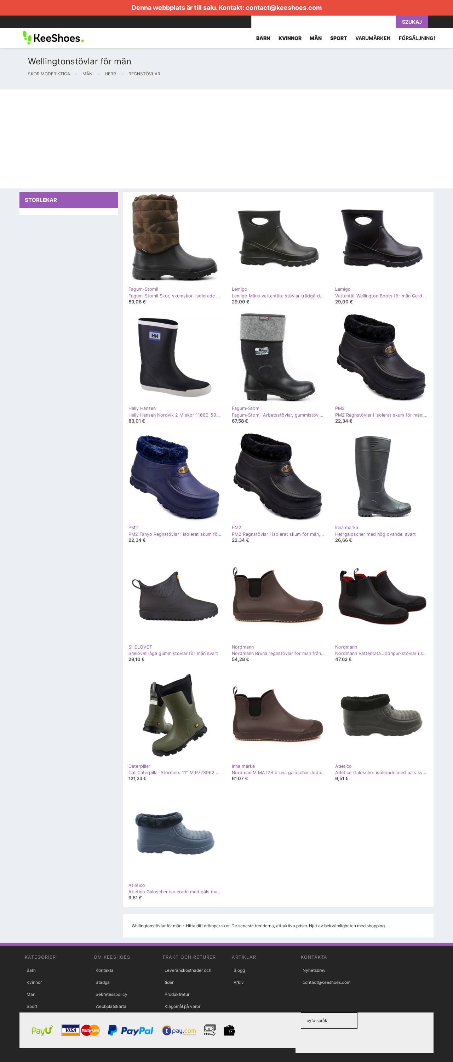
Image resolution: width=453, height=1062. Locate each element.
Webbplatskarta (111, 1006)
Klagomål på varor (182, 1006)
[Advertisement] (212, 138)
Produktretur (177, 994)
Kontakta (105, 970)
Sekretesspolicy (111, 994)
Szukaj (412, 22)
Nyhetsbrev (314, 970)
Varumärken (372, 38)
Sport (32, 1006)
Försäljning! (417, 38)
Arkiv (239, 982)
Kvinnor (34, 982)
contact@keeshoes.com (284, 7)
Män (31, 994)
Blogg (239, 970)
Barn (31, 970)
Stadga (103, 982)
